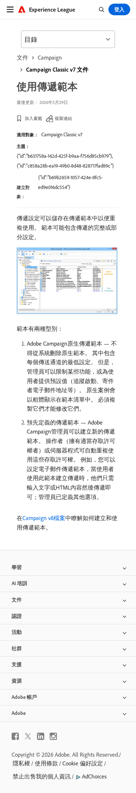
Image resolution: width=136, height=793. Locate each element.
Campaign (50, 57)
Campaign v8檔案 (43, 518)
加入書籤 (33, 118)
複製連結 (63, 118)
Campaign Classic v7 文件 (57, 69)
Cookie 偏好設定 (82, 763)
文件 (22, 57)
